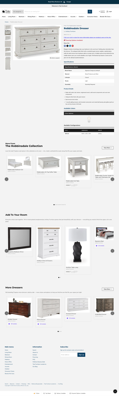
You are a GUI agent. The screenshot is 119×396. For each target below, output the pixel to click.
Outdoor (81, 17)
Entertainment (63, 17)
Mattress (41, 17)
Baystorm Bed (99, 241)
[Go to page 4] (58, 204)
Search (34, 350)
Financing (35, 357)
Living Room (12, 17)
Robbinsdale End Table (72, 181)
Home (4, 17)
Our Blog (35, 366)
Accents (73, 17)
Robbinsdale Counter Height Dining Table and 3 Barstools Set (105, 176)
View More (107, 148)
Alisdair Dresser (12, 319)
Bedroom (22, 17)
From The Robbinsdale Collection (73, 25)
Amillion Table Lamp (72, 267)
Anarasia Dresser (71, 314)
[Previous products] (6, 179)
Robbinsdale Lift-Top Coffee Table (47, 172)
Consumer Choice (92, 17)
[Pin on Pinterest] (73, 46)
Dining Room (32, 17)
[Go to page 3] (56, 204)
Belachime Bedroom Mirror (16, 252)
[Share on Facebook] (65, 46)
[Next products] (112, 179)
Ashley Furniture (70, 31)
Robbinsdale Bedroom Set (15, 170)
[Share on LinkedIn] (70, 46)
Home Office (51, 17)
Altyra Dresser (41, 319)
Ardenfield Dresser (100, 314)
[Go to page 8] (63, 204)
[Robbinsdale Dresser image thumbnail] (8, 27)
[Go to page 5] (59, 204)
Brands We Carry (105, 17)
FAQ (34, 359)
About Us (35, 352)
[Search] (90, 11)
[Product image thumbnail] (8, 32)
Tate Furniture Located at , (40, 364)
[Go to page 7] (62, 204)
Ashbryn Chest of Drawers (44, 261)
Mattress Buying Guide (39, 362)
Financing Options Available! (74, 40)
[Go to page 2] (55, 204)
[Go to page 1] (58, 277)
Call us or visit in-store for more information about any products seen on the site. (87, 37)
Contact (35, 355)
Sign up (81, 355)
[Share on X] (67, 46)
